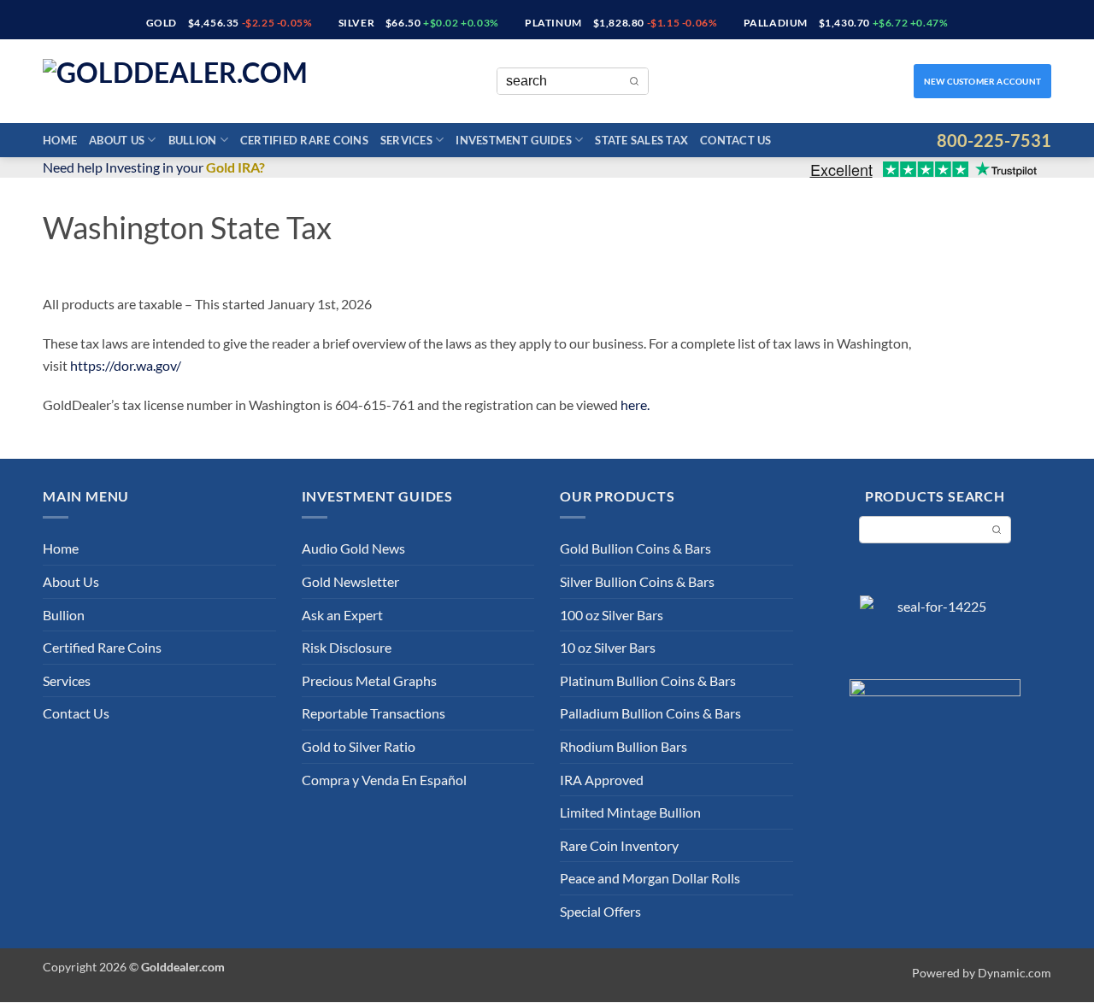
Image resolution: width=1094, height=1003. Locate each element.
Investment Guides (513, 140)
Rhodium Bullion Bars (623, 746)
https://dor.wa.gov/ (125, 365)
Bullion (192, 140)
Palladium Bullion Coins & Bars (650, 713)
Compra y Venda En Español (384, 779)
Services (406, 140)
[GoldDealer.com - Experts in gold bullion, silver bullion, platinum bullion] (196, 81)
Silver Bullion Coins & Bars (637, 581)
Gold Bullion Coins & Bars (635, 548)
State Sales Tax (641, 140)
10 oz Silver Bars (608, 647)
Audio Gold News (353, 548)
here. (635, 404)
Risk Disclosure (346, 647)
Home (60, 140)
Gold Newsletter (350, 581)
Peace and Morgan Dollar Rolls (650, 878)
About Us (116, 140)
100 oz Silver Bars (611, 615)
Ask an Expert (342, 615)
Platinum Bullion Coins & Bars (648, 680)
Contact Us (736, 140)
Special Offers (600, 911)
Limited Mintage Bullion (630, 812)
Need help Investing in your (154, 167)
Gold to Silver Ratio (358, 746)
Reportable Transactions (373, 713)
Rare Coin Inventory (619, 845)
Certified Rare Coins (304, 140)
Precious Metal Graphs (369, 680)
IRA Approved (602, 779)
